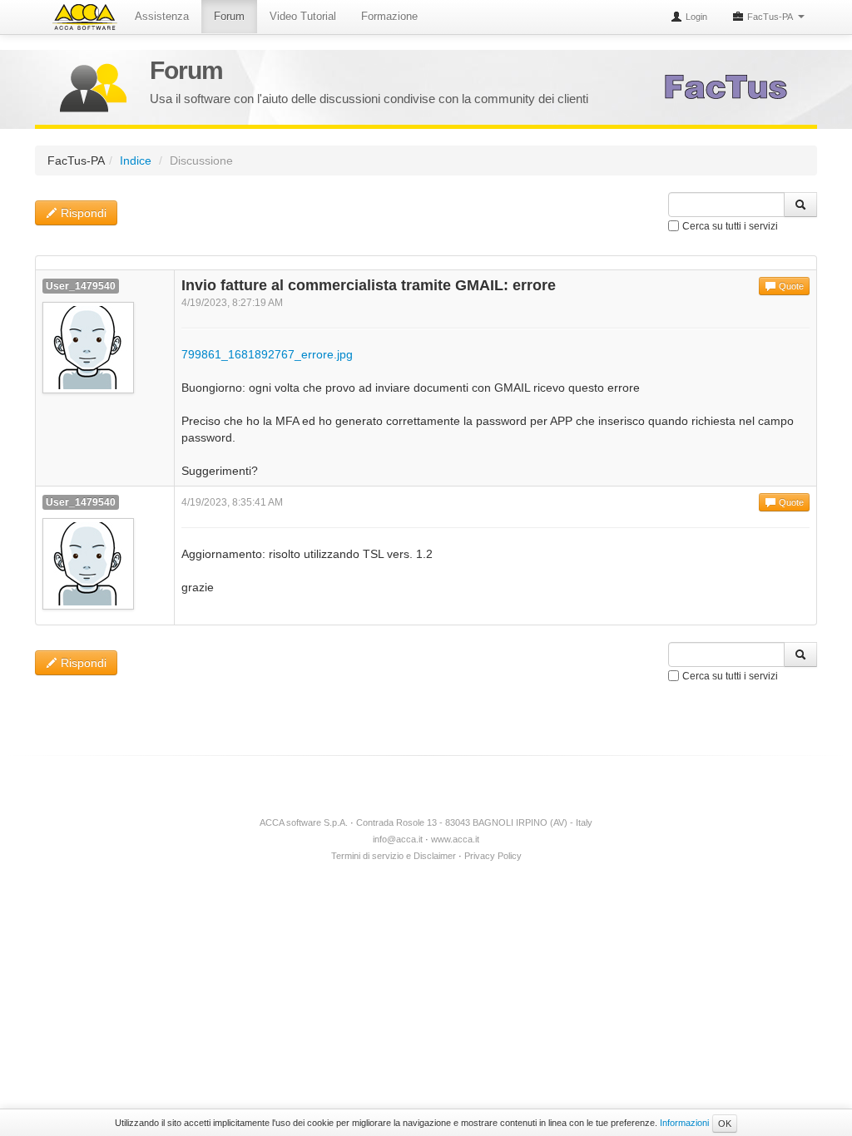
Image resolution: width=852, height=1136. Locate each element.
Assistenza (162, 16)
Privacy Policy (493, 856)
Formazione (389, 16)
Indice (135, 160)
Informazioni (684, 1123)
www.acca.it (455, 839)
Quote (790, 286)
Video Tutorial (303, 16)
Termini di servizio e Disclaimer (393, 856)
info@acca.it (398, 839)
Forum (229, 16)
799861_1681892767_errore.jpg (267, 354)
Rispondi (81, 213)
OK (724, 1124)
